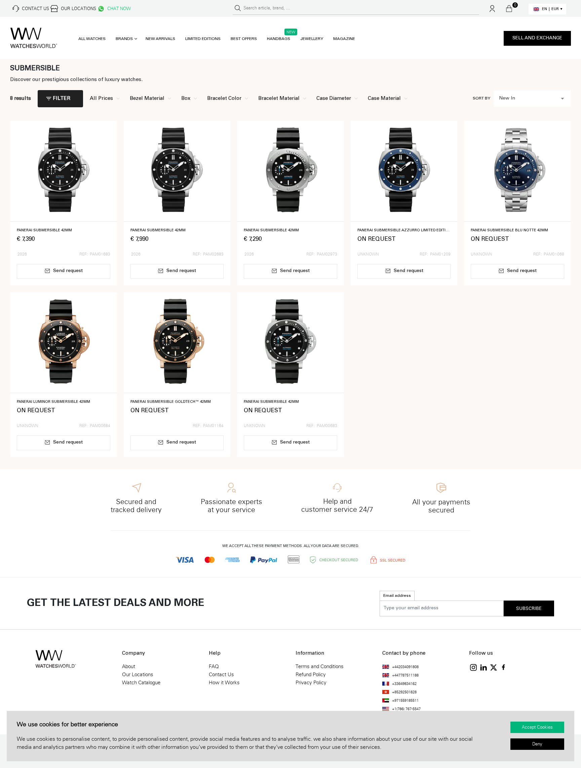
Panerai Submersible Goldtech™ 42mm (170, 402)
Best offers (244, 39)
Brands (124, 39)
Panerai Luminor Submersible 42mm (53, 402)
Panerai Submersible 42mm (44, 230)
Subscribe (529, 608)
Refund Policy (311, 674)
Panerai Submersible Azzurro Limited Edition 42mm (404, 230)
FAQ (214, 666)
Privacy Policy (311, 683)
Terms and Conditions (320, 666)
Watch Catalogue (141, 683)
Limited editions (203, 39)
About (128, 666)
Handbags (278, 39)
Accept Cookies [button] (537, 727)
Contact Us (221, 674)
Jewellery (311, 39)
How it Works (224, 683)
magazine (344, 39)
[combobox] (532, 98)
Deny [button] (537, 744)
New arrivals (160, 39)
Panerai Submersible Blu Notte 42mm (509, 230)
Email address (397, 596)
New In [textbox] (507, 98)
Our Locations (137, 674)
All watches (92, 39)
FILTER (61, 98)
